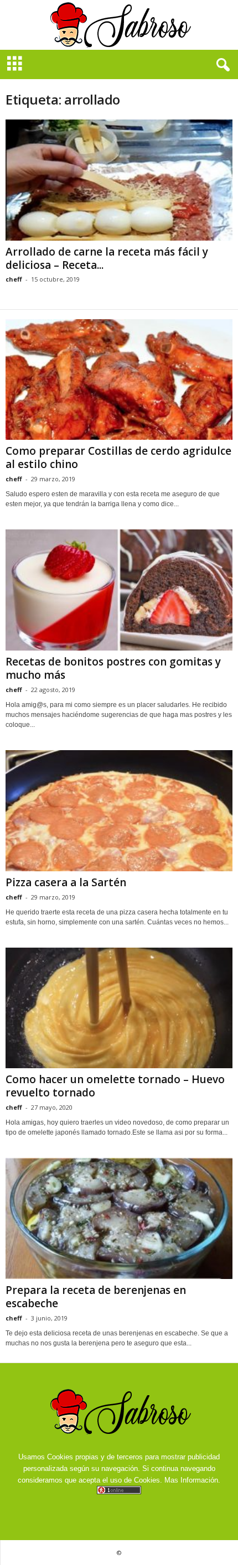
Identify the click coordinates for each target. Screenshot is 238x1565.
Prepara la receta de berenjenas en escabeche (96, 1297)
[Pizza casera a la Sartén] (119, 810)
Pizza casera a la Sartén (66, 882)
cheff (14, 279)
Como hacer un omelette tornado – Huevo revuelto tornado (115, 1086)
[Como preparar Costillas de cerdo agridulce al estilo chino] (119, 379)
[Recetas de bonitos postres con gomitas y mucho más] (119, 590)
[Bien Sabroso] (119, 25)
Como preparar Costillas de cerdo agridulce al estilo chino (118, 457)
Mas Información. (192, 1480)
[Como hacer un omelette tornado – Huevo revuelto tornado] (119, 1008)
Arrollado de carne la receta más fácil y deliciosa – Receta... (107, 258)
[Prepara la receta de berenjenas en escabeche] (119, 1218)
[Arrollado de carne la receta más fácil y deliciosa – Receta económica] (119, 180)
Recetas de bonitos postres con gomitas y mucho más (113, 668)
